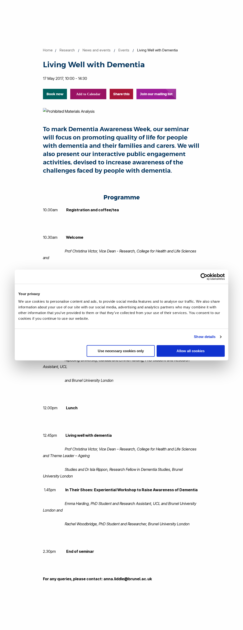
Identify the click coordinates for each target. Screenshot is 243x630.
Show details (204, 337)
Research (67, 50)
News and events (97, 50)
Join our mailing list (156, 94)
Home (48, 50)
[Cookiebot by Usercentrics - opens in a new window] (204, 276)
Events (123, 50)
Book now (55, 94)
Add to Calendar (88, 94)
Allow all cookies (191, 351)
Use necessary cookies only (121, 351)
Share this (121, 94)
